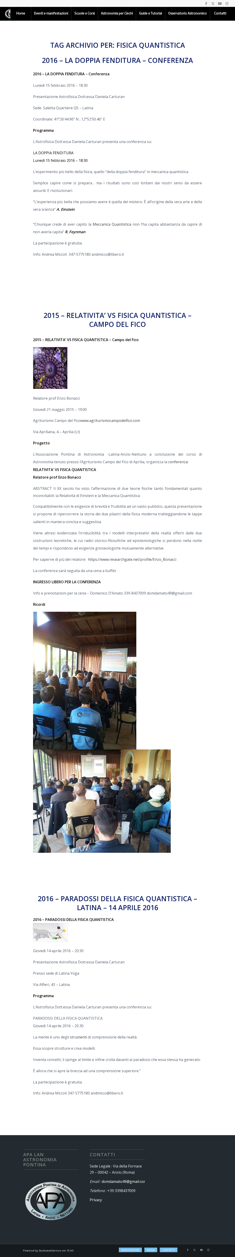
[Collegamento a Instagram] (227, 3)
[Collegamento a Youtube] (220, 3)
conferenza (178, 461)
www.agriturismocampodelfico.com (110, 420)
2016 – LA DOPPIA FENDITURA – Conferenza (117, 60)
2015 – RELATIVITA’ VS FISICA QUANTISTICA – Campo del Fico (117, 320)
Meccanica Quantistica (112, 224)
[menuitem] (20, 14)
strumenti (78, 1037)
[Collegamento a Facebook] (206, 3)
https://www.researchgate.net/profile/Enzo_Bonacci (132, 559)
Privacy (96, 1199)
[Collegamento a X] (213, 3)
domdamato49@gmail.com (124, 1181)
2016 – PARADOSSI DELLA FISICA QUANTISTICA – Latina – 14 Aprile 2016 (117, 903)
